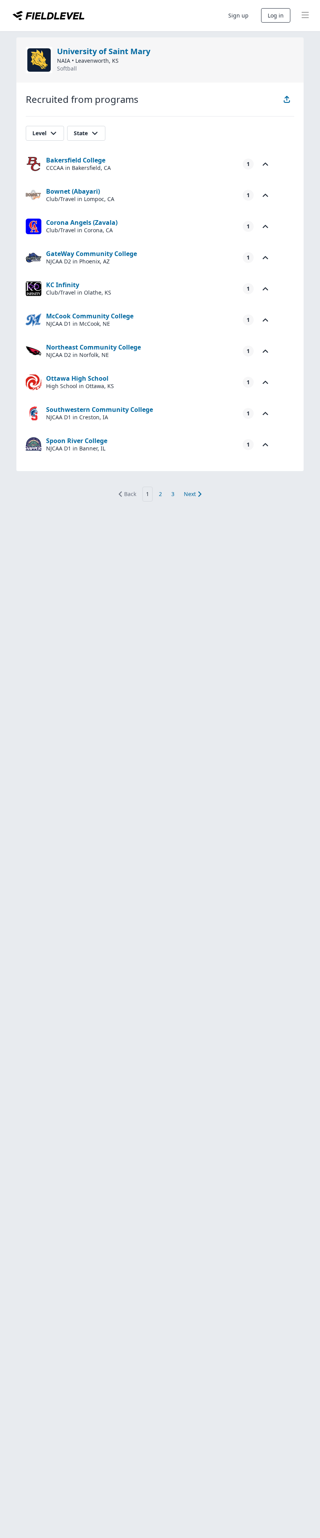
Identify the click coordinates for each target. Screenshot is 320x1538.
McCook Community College (89, 316)
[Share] (286, 99)
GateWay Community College (91, 253)
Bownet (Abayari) (73, 191)
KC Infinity (62, 285)
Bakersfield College (75, 160)
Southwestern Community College (99, 409)
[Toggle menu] (305, 15)
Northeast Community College (93, 347)
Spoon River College (76, 440)
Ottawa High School (77, 378)
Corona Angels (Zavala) (81, 222)
